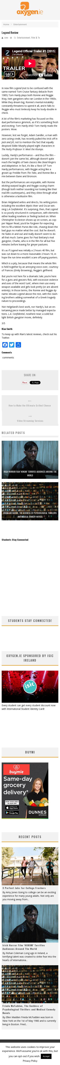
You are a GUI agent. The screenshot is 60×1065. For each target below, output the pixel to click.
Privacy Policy (30, 1060)
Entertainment (23, 37)
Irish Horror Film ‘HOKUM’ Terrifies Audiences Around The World (23, 946)
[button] (30, 460)
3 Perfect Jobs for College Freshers (24, 888)
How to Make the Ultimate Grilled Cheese (30, 405)
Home (6, 24)
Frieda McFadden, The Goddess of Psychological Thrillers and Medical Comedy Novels (28, 1009)
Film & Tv (35, 37)
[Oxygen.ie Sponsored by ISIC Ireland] (30, 701)
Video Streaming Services (30, 420)
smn (6, 37)
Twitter (5, 337)
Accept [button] (46, 1056)
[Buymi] (25, 818)
